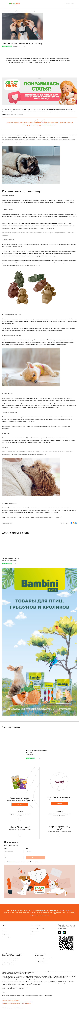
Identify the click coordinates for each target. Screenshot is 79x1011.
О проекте (5, 934)
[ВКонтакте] (71, 523)
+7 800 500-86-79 (69, 4)
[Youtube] (8, 959)
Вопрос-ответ (34, 931)
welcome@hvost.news (34, 984)
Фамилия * (6, 854)
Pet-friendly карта (7, 937)
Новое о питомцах (35, 925)
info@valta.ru (41, 979)
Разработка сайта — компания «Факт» (12, 1008)
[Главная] (14, 4)
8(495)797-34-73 (21, 979)
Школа (4, 928)
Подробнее (59, 803)
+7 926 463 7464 (19, 988)
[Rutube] (12, 963)
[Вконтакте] (3, 959)
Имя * (27, 848)
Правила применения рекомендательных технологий (16, 1003)
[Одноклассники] (74, 523)
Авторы (32, 937)
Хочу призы (20, 804)
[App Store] (59, 932)
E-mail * (6, 848)
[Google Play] (64, 932)
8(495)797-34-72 (12, 979)
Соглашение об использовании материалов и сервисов (17, 1001)
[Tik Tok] (8, 963)
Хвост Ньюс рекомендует (37, 928)
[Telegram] (76, 523)
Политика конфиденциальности (10, 1000)
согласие (12, 861)
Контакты (33, 934)
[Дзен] (3, 963)
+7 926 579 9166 (24, 987)
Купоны (4, 931)
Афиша (4, 925)
